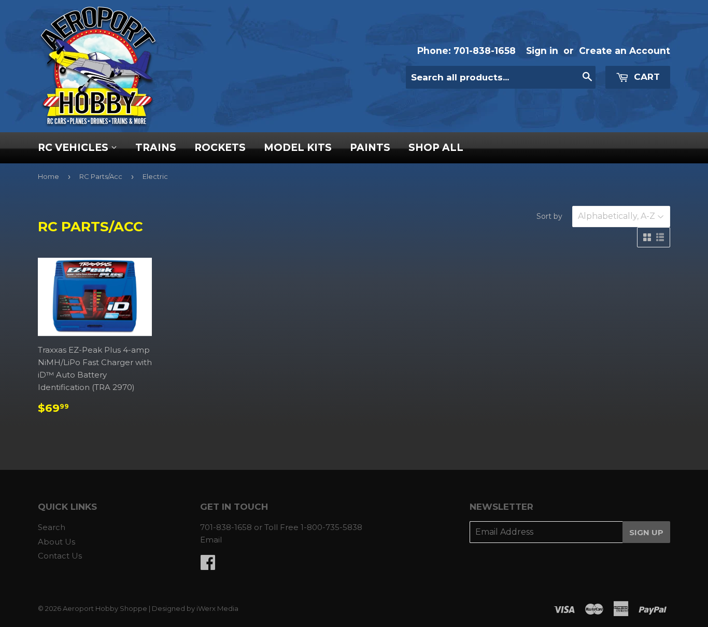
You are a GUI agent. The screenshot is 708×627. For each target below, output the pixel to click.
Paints (370, 148)
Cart (645, 77)
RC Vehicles (74, 148)
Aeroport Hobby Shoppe (105, 608)
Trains (155, 148)
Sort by (549, 216)
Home (48, 176)
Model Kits (298, 148)
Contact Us (60, 556)
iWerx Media (217, 608)
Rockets (220, 148)
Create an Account (624, 50)
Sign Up (646, 532)
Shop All (435, 148)
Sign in (542, 50)
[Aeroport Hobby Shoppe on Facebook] (208, 565)
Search (51, 527)
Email (211, 540)
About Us (56, 542)
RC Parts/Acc (100, 176)
